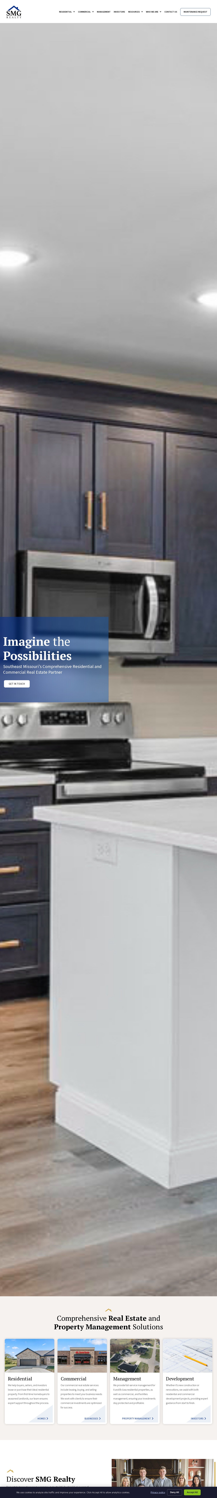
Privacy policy (158, 1492)
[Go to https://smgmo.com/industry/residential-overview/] (29, 1381)
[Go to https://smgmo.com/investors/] (187, 1381)
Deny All (174, 1492)
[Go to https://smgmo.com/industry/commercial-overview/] (82, 1381)
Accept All (192, 1492)
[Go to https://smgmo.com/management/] (135, 1381)
